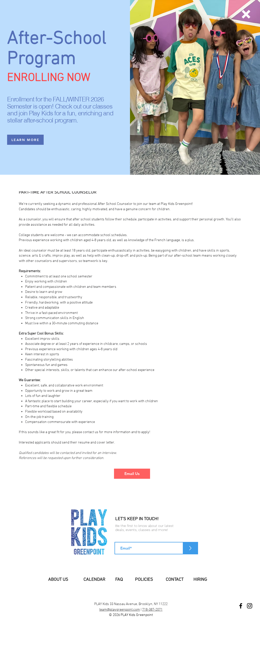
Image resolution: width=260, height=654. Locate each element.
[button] (246, 14)
